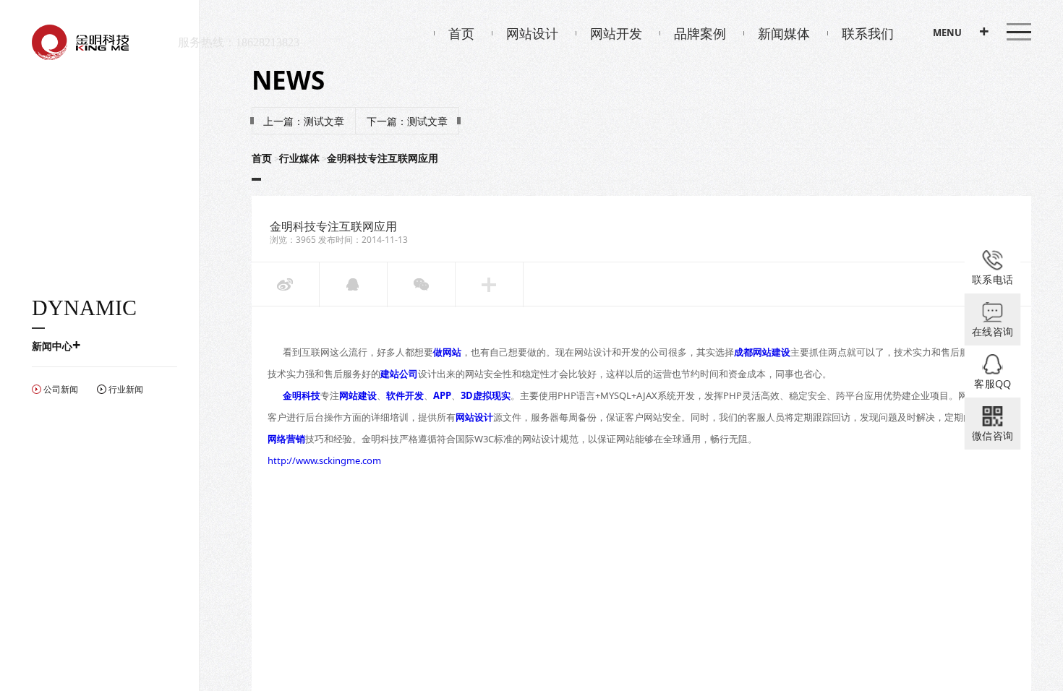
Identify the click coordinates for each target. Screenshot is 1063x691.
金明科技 (301, 395)
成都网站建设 (762, 352)
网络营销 (286, 438)
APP (442, 395)
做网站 (447, 352)
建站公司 (399, 373)
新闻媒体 (784, 33)
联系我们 (868, 33)
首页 (461, 33)
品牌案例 (700, 33)
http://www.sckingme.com (324, 460)
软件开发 (405, 395)
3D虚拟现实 (486, 395)
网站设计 (532, 33)
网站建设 (358, 395)
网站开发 (616, 33)
